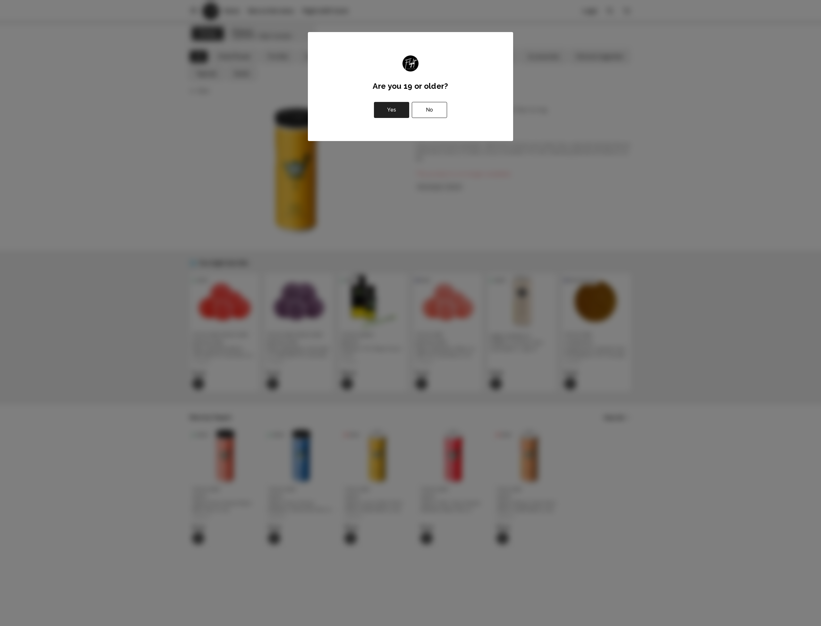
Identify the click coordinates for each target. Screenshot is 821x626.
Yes (391, 110)
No (429, 110)
